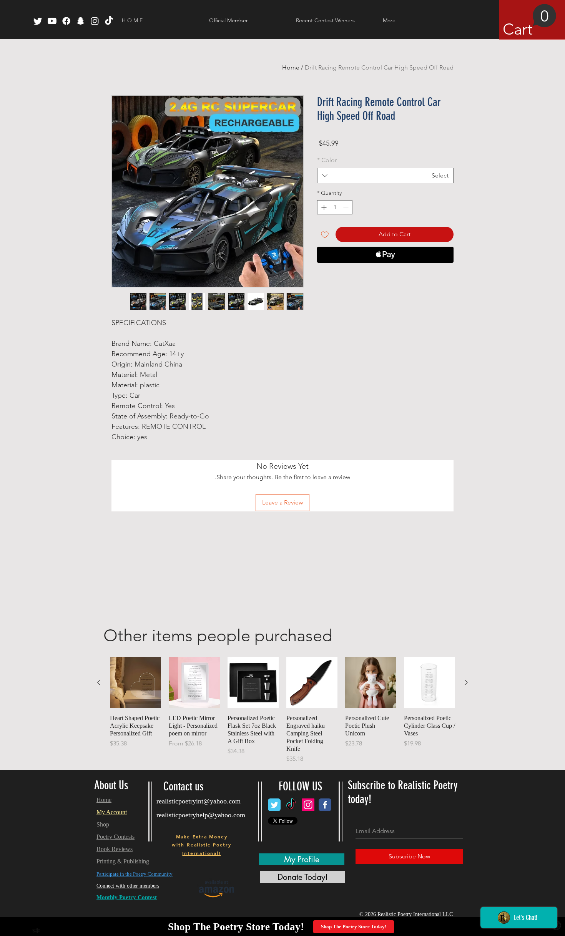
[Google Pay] (385, 275)
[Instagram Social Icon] (308, 804)
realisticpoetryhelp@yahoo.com (200, 815)
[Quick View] (429, 682)
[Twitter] (38, 21)
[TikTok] (109, 21)
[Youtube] (52, 21)
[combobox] (385, 175)
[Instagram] (95, 21)
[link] (530, 21)
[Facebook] (66, 21)
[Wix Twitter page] (274, 804)
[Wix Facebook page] (325, 804)
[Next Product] (98, 682)
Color (327, 160)
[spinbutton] (335, 207)
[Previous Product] (466, 682)
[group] (282, 710)
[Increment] (323, 207)
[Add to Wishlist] (324, 234)
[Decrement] (346, 207)
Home (290, 67)
